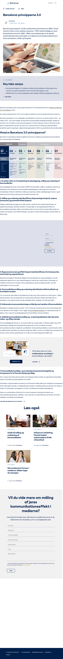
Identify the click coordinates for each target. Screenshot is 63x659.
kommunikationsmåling (36, 310)
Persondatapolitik (25, 652)
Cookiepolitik (48, 652)
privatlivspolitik (48, 247)
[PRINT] (19, 8)
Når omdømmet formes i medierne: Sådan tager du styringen (18, 470)
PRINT (22, 8)
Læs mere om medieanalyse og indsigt (11, 401)
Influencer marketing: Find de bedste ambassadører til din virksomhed (43, 436)
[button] (55, 3)
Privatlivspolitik (26, 565)
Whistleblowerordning (37, 652)
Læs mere (34, 361)
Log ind (50, 3)
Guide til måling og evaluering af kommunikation (15, 435)
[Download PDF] (3, 8)
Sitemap (8, 654)
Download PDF (10, 8)
